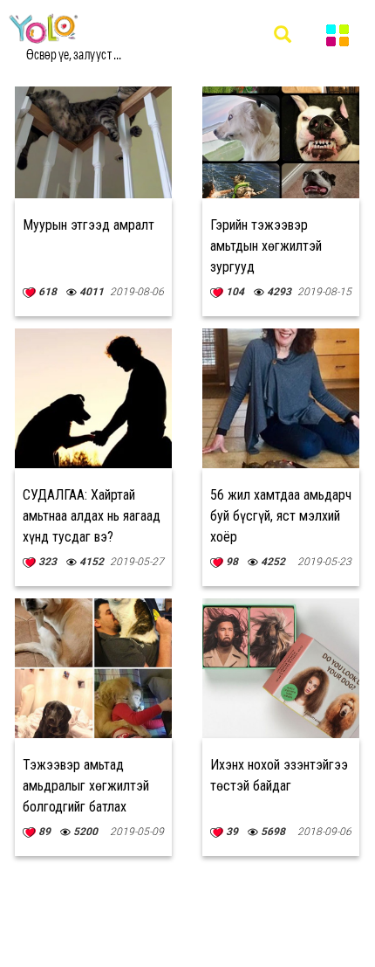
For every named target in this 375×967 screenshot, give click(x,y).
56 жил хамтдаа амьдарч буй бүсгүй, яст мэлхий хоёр (280, 516)
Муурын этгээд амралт (88, 225)
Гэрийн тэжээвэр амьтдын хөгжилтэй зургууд (266, 246)
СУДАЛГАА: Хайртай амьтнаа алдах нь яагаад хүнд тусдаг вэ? (91, 516)
